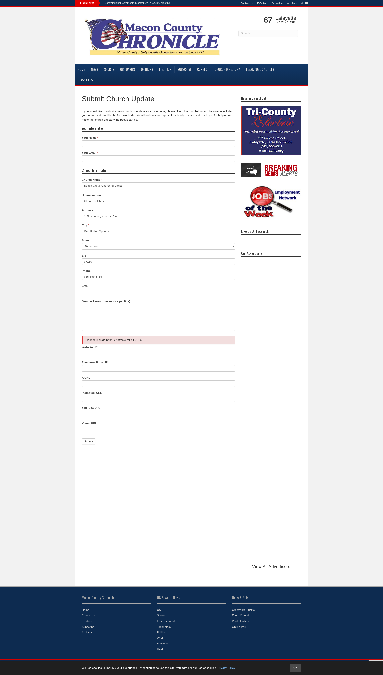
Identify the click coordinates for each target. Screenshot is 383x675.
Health (161, 649)
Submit (88, 441)
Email (85, 285)
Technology (164, 626)
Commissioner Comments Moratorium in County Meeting (137, 2)
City (85, 225)
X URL (86, 377)
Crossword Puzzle (243, 609)
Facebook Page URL (96, 362)
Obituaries (127, 69)
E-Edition (262, 3)
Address (87, 210)
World (160, 638)
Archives (292, 3)
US (159, 609)
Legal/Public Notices (260, 69)
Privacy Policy (226, 667)
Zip (84, 255)
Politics (161, 632)
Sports (109, 69)
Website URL (90, 347)
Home (81, 69)
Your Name (90, 137)
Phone (86, 270)
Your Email (90, 152)
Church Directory (227, 69)
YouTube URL (91, 407)
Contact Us (247, 3)
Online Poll (239, 626)
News (94, 69)
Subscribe (277, 3)
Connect (203, 69)
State (86, 240)
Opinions (147, 69)
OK (295, 667)
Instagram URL (92, 392)
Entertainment (166, 621)
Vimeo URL (89, 423)
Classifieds (85, 80)
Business (162, 643)
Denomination (91, 195)
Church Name (92, 179)
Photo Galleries (241, 621)
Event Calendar (242, 615)
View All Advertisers (271, 566)
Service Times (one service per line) (106, 301)
